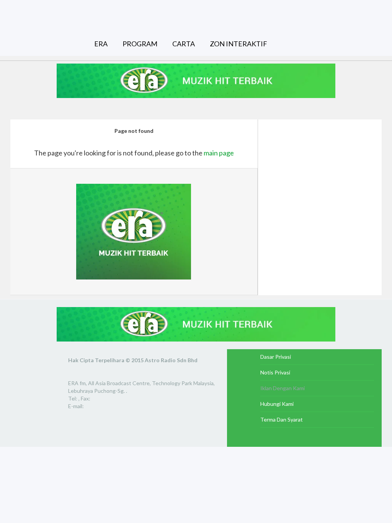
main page (219, 153)
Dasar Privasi (275, 356)
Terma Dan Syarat (281, 419)
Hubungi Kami (277, 403)
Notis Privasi (275, 372)
